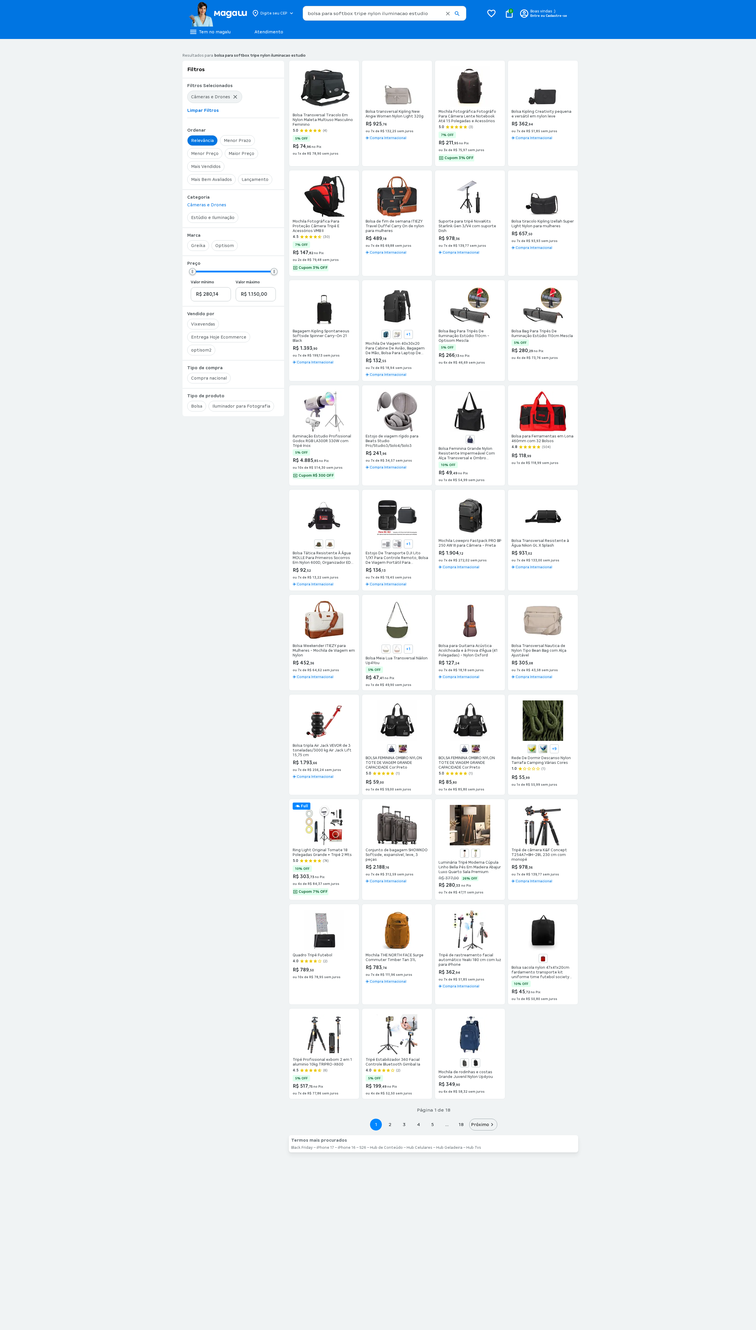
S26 (362, 1148)
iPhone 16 (347, 1148)
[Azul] (470, 439)
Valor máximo (248, 282)
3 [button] (404, 1124)
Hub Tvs (473, 1148)
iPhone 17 (325, 1148)
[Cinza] (386, 649)
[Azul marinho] (391, 748)
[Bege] (397, 334)
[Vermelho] (543, 958)
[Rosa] (397, 649)
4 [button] (418, 1124)
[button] (448, 13)
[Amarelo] (531, 748)
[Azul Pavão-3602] (386, 334)
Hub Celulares (419, 1148)
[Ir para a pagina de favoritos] (491, 13)
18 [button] (461, 1124)
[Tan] (329, 544)
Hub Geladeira (449, 1148)
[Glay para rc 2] (386, 544)
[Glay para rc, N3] (397, 544)
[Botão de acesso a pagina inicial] (218, 13)
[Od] (318, 544)
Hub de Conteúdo (386, 1148)
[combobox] (384, 13)
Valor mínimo (202, 282)
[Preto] (464, 853)
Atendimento (269, 32)
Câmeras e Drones (206, 204)
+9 (554, 749)
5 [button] (432, 1124)
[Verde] (475, 853)
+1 (408, 334)
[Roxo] (402, 748)
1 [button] (376, 1124)
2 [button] (390, 1124)
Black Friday (302, 1148)
